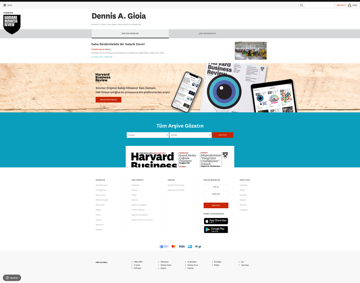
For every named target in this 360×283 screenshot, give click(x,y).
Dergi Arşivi (100, 205)
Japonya (244, 265)
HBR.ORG (137, 261)
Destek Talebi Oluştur (176, 185)
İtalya (216, 265)
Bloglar (98, 210)
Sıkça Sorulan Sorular (176, 190)
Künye (134, 195)
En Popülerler (101, 190)
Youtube (243, 205)
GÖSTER (223, 135)
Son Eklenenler (102, 185)
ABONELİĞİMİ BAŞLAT (108, 100)
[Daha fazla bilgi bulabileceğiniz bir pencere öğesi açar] (12, 278)
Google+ (243, 200)
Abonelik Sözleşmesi (140, 215)
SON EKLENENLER (130, 33)
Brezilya (217, 261)
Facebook (243, 185)
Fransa (136, 265)
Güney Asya (165, 265)
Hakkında (135, 185)
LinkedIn (243, 195)
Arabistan (191, 261)
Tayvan (190, 268)
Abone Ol (216, 205)
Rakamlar (100, 225)
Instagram (244, 210)
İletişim (135, 190)
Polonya (137, 268)
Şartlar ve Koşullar (139, 205)
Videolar (99, 230)
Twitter (242, 190)
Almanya (164, 261)
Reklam (135, 200)
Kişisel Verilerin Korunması (142, 220)
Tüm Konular (101, 195)
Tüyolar (99, 220)
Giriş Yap (216, 194)
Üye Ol (216, 187)
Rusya (163, 268)
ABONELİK (341, 5)
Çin (242, 261)
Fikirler (98, 215)
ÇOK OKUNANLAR (207, 33)
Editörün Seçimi (102, 200)
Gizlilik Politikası (138, 210)
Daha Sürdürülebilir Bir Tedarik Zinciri (118, 44)
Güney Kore (192, 265)
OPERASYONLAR (98, 49)
